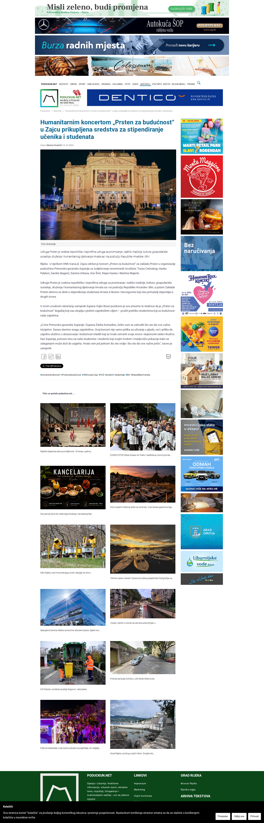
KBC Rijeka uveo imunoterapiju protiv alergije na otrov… (66, 572)
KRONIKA (106, 84)
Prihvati (254, 816)
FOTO (127, 84)
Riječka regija (188, 789)
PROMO (191, 84)
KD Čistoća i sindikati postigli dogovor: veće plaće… (64, 689)
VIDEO (135, 84)
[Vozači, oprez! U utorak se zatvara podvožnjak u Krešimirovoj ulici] (142, 603)
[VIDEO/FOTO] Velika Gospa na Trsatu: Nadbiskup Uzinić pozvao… (141, 455)
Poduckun (45, 111)
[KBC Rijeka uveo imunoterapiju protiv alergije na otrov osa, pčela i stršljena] (73, 546)
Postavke (223, 816)
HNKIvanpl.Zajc (90, 375)
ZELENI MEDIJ (178, 84)
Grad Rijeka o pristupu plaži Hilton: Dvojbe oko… (132, 753)
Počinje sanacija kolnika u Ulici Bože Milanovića (132, 678)
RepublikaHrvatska (141, 375)
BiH (128, 375)
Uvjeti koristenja (143, 796)
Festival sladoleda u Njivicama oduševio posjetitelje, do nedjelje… (70, 748)
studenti (110, 375)
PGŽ (102, 375)
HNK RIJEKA (93, 84)
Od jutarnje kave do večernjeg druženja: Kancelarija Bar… (66, 514)
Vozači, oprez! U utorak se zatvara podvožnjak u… (133, 623)
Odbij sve (239, 816)
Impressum (140, 783)
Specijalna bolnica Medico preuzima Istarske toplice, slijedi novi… (70, 630)
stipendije (120, 375)
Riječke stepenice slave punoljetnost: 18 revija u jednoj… (66, 451)
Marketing (139, 789)
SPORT (82, 84)
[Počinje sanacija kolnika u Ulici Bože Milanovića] (142, 657)
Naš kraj (57, 111)
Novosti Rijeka (189, 783)
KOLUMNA (118, 84)
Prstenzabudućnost (71, 375)
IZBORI (73, 84)
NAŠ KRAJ (145, 84)
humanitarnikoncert (51, 375)
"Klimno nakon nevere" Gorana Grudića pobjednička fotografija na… (141, 578)
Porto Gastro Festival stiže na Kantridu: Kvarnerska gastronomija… (141, 507)
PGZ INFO (157, 84)
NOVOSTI (63, 84)
